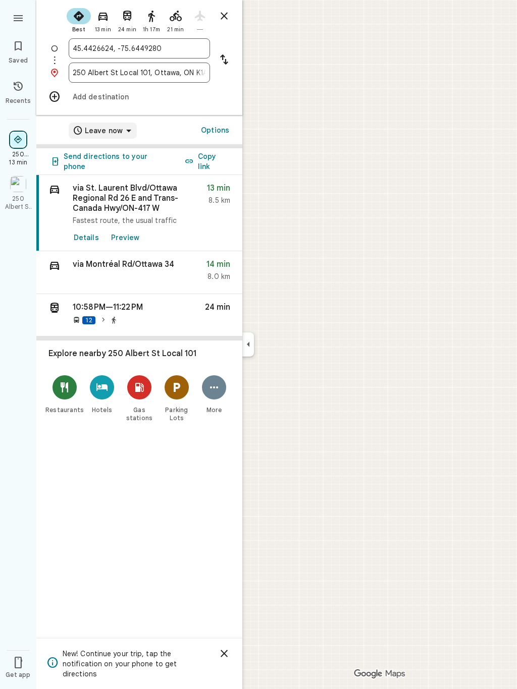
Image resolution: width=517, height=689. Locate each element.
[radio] (79, 19)
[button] (139, 272)
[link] (139, 213)
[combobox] (139, 48)
